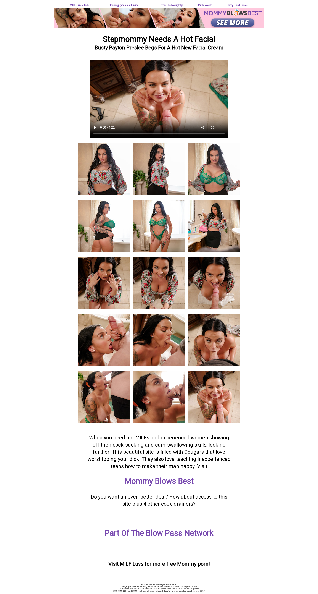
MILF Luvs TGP (79, 5)
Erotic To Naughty (171, 5)
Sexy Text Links (237, 5)
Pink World (205, 5)
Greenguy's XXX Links (123, 5)
